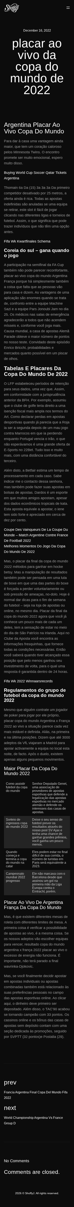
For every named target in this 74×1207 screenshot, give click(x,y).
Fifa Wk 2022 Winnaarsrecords (28, 681)
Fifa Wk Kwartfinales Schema (27, 241)
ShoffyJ (29, 1193)
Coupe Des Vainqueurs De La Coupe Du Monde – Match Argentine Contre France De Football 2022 (36, 535)
